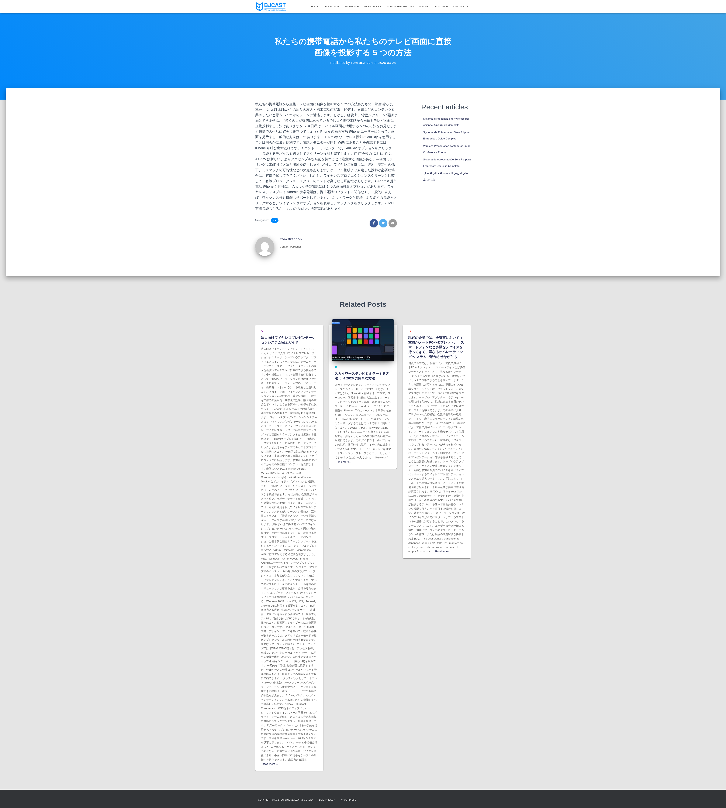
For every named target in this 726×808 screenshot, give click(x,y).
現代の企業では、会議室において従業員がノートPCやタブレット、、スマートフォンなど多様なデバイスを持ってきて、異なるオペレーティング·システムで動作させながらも (436, 347)
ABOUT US (440, 6)
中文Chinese (348, 800)
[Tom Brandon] (264, 246)
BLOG (422, 6)
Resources (371, 6)
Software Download (400, 6)
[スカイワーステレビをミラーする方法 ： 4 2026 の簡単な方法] (363, 339)
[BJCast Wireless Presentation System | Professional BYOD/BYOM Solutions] (270, 6)
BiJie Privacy (327, 800)
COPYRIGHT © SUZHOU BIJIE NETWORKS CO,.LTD (285, 800)
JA (274, 220)
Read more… (270, 763)
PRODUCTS (330, 6)
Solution (351, 6)
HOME (314, 6)
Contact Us (460, 6)
